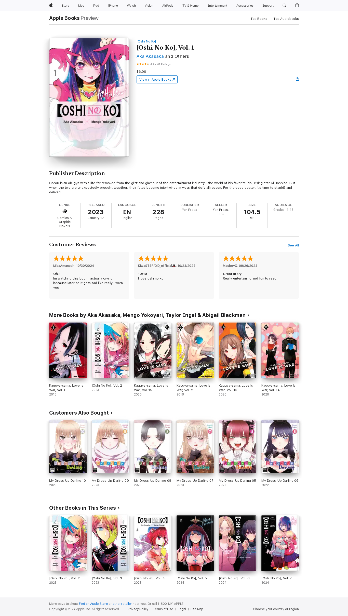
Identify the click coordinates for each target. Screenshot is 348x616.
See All (293, 245)
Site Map (197, 609)
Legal (182, 609)
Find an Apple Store (93, 604)
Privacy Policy (138, 609)
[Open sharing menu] (297, 79)
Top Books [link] (258, 19)
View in (155, 79)
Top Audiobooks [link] (286, 19)
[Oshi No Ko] (146, 41)
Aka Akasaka (150, 56)
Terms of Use (163, 609)
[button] (284, 5)
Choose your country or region (276, 609)
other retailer (122, 604)
